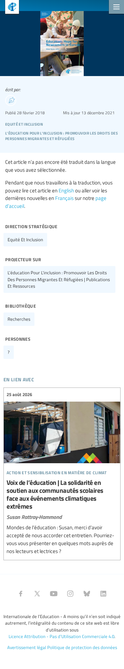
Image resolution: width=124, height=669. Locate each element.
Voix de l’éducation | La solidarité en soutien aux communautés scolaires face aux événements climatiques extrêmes (62, 473)
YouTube (54, 594)
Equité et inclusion (25, 239)
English (66, 190)
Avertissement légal (26, 647)
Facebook (21, 594)
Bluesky (87, 594)
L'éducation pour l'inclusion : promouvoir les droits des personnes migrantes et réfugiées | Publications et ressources (59, 279)
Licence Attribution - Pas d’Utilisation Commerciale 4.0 (61, 636)
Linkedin (103, 594)
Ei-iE (9, 8)
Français (64, 197)
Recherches (19, 319)
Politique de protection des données (82, 647)
